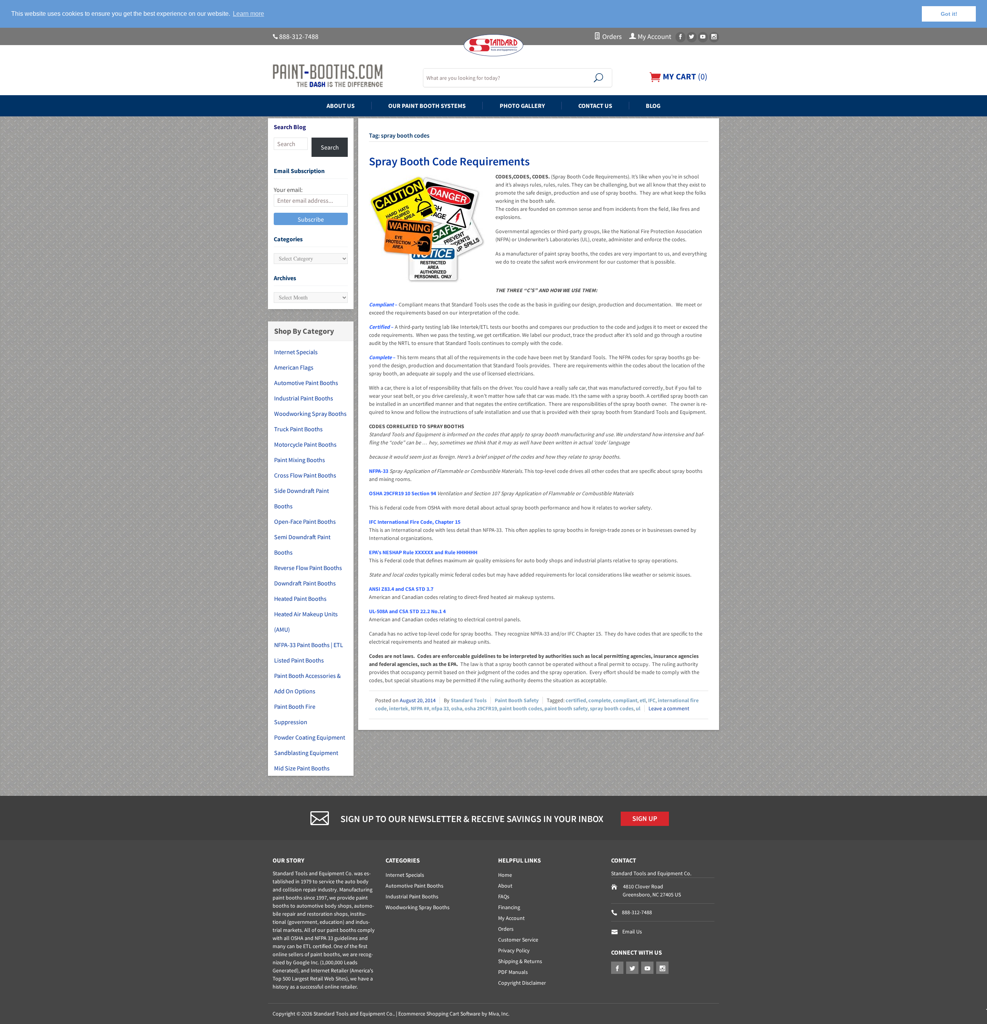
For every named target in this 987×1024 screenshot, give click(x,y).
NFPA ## (420, 708)
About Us (341, 105)
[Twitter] (692, 37)
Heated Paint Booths (300, 598)
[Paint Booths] (343, 75)
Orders (611, 36)
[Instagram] (714, 37)
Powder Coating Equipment (309, 737)
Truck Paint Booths (298, 429)
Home (505, 874)
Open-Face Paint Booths (305, 521)
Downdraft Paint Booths (305, 583)
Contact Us (595, 105)
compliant (625, 700)
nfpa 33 (440, 708)
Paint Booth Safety (517, 700)
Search (330, 147)
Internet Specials (296, 352)
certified (576, 700)
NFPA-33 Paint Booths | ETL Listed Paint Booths (308, 652)
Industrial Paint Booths (303, 398)
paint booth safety (566, 708)
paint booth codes (520, 708)
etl (643, 700)
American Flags (293, 367)
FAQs (503, 896)
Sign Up (644, 818)
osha (456, 708)
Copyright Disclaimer (522, 982)
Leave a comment (668, 708)
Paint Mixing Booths (299, 460)
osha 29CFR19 (481, 708)
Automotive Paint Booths (306, 383)
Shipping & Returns (520, 961)
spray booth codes (611, 708)
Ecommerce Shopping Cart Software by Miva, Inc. (453, 1013)
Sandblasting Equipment (306, 753)
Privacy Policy (514, 950)
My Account (653, 36)
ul (638, 708)
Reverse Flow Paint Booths (308, 568)
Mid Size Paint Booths (302, 768)
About (505, 885)
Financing (509, 907)
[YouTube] (703, 37)
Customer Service (518, 939)
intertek (398, 708)
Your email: (288, 189)
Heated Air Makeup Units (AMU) (306, 621)
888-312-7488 (298, 36)
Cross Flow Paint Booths (305, 475)
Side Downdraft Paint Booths (301, 498)
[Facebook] (680, 37)
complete (599, 700)
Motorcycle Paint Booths (305, 444)
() (684, 76)
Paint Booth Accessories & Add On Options (307, 683)
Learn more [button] (248, 13)
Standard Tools (469, 700)
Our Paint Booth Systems (427, 105)
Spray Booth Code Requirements (449, 161)
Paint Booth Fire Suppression (294, 714)
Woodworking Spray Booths (310, 413)
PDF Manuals (513, 972)
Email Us (632, 931)
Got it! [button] (949, 14)
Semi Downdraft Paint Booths (302, 544)
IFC (651, 700)
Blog (653, 105)
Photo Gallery (522, 105)
